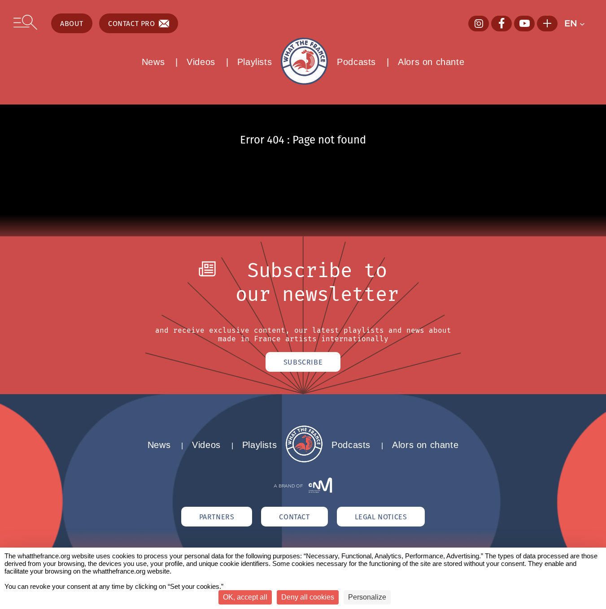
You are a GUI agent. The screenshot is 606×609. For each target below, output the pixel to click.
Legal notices (381, 516)
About (71, 23)
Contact (294, 516)
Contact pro (131, 23)
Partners (217, 516)
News (153, 62)
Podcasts (356, 62)
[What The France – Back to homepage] (304, 460)
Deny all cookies (307, 597)
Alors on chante (431, 62)
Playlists (254, 62)
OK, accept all (245, 597)
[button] (578, 23)
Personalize (367, 597)
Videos (201, 62)
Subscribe (303, 362)
